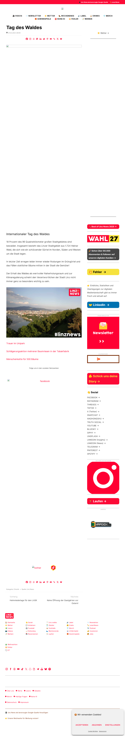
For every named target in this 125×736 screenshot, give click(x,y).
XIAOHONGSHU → (95, 418)
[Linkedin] (40, 38)
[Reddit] (43, 38)
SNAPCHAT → (93, 415)
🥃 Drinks (95, 16)
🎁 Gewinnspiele (43, 19)
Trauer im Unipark (15, 343)
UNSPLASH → (93, 436)
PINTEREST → (93, 450)
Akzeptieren (82, 725)
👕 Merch (108, 16)
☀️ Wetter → (103, 33)
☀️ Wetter (50, 16)
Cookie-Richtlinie (93, 731)
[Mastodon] (37, 38)
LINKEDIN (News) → (96, 443)
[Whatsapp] (33, 38)
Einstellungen (112, 725)
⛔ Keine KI (60, 19)
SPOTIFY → (92, 454)
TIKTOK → (91, 408)
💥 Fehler (73, 19)
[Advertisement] (103, 129)
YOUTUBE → (93, 425)
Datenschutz (102, 731)
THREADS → (93, 404)
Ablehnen (97, 725)
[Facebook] (26, 38)
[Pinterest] (47, 38)
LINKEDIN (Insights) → (97, 440)
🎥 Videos (17, 16)
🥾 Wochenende (66, 16)
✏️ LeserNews (114, 2)
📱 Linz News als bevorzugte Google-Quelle (93, 2)
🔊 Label (82, 16)
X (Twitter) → (93, 411)
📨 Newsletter (33, 16)
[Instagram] (30, 38)
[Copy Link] (54, 38)
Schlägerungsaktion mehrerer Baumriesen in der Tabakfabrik (37, 351)
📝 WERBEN (87, 19)
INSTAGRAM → (94, 401)
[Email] (50, 38)
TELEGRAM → (93, 447)
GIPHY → (91, 432)
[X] (57, 38)
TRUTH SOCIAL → (95, 422)
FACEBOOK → (93, 397)
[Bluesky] (61, 38)
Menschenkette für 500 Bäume (22, 359)
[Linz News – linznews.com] (62, 8)
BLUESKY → (92, 429)
